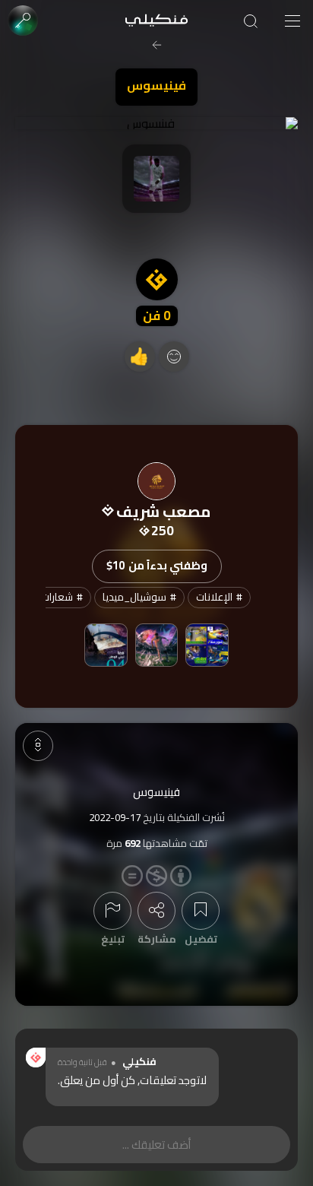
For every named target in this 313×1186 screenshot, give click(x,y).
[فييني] (156, 644)
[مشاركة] (156, 911)
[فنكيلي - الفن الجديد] (156, 21)
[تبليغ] (112, 911)
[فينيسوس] (156, 123)
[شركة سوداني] (206, 644)
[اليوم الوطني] (105, 644)
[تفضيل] (201, 911)
